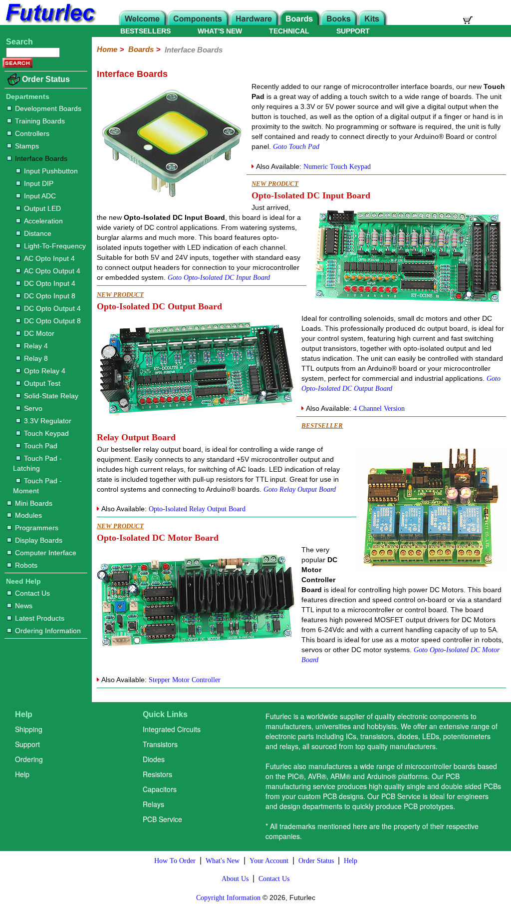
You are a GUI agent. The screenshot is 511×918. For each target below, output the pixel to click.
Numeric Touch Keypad (337, 166)
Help (22, 774)
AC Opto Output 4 (52, 271)
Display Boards (38, 540)
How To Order (175, 861)
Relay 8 (36, 358)
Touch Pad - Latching (37, 463)
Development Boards (48, 108)
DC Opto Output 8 (52, 321)
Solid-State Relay (51, 396)
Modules (28, 515)
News (23, 606)
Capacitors (160, 789)
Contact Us (32, 593)
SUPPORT (353, 31)
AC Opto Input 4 (49, 258)
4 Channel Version (379, 408)
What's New (223, 861)
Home (107, 49)
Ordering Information (48, 631)
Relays (153, 804)
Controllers (32, 133)
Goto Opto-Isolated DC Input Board (219, 277)
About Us (235, 879)
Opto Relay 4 (44, 371)
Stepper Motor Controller (185, 680)
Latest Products (39, 618)
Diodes (154, 759)
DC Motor (39, 333)
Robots (26, 565)
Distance (37, 233)
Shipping (28, 729)
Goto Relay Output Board (299, 489)
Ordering (29, 759)
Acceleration (43, 221)
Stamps (27, 146)
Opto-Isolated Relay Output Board (197, 509)
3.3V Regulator (47, 421)
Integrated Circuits (172, 729)
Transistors (160, 744)
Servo (33, 408)
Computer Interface (45, 553)
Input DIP (38, 183)
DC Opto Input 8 (49, 296)
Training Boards (40, 121)
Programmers (36, 528)
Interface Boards (41, 158)
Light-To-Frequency (55, 246)
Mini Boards (33, 503)
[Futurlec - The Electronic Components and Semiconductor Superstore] (50, 22)
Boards (141, 49)
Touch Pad (40, 446)
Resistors (157, 774)
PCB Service (162, 819)
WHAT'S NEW (220, 31)
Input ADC (40, 196)
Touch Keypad (46, 433)
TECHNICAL (289, 31)
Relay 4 (36, 346)
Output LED (42, 208)
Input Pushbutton (51, 171)
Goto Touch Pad (296, 146)
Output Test (42, 383)
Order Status (46, 79)
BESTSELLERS (145, 31)
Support (27, 744)
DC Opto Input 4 (49, 283)
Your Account (269, 861)
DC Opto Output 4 (52, 308)
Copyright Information (228, 898)
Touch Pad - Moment (37, 486)
